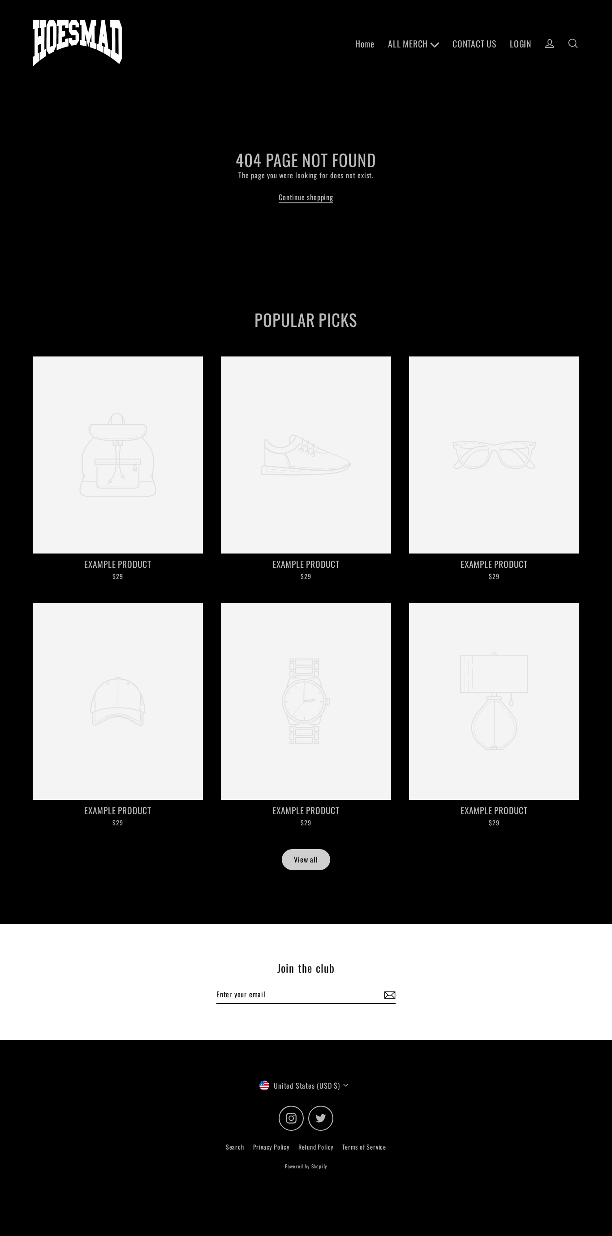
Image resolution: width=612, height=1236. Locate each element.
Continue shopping (306, 197)
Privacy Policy (271, 1146)
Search (235, 1146)
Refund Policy (315, 1146)
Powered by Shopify (306, 1166)
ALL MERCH (409, 43)
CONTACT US (474, 43)
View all (306, 859)
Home (365, 43)
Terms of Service (364, 1146)
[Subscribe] (388, 994)
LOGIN (520, 43)
